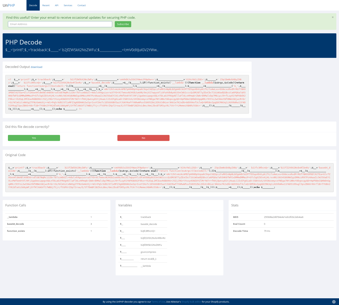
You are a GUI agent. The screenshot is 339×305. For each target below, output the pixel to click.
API (56, 5)
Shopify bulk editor (191, 301)
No (143, 138)
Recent (46, 5)
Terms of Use (158, 301)
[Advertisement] (286, 86)
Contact (82, 5)
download (36, 67)
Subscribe (123, 24)
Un (9, 5)
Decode (33, 5)
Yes (34, 138)
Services (68, 5)
